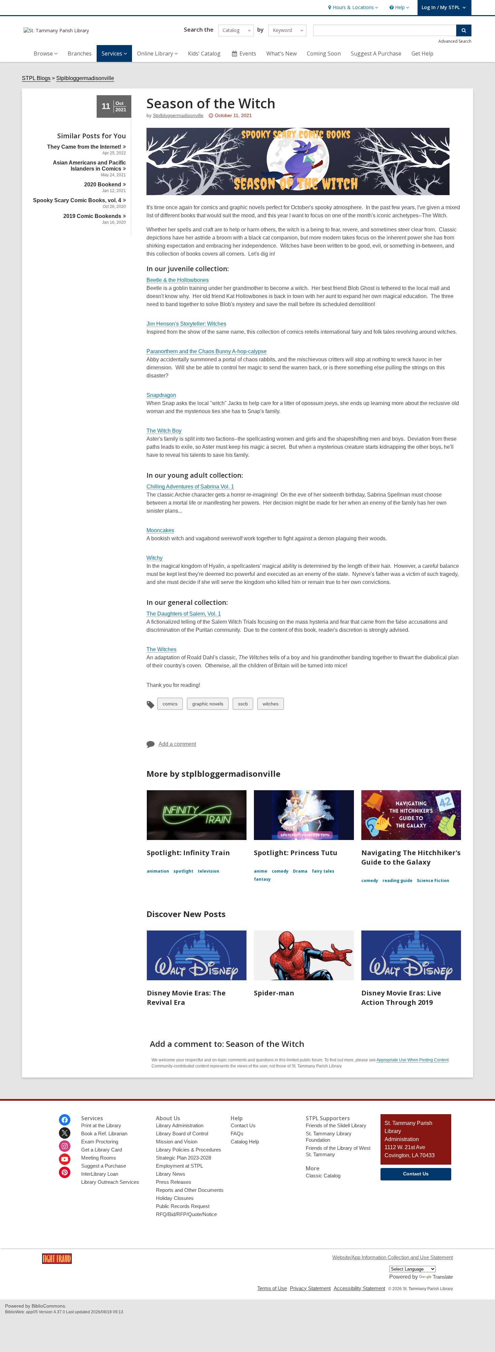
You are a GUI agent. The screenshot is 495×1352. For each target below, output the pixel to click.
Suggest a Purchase (103, 1166)
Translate (443, 1277)
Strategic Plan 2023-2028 (183, 1158)
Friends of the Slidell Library (336, 1125)
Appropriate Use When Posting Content (412, 1060)
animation (158, 871)
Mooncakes (160, 530)
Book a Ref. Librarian (104, 1133)
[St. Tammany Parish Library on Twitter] (64, 1133)
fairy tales (323, 871)
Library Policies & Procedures (188, 1150)
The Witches (161, 649)
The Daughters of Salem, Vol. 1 (183, 614)
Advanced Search (454, 41)
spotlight (183, 871)
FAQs (237, 1133)
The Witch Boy (164, 431)
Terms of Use (272, 1288)
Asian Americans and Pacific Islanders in (89, 166)
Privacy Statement (310, 1288)
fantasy (262, 879)
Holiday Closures (175, 1198)
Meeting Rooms (98, 1158)
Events (247, 53)
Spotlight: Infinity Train (188, 852)
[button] (352, 7)
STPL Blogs (36, 78)
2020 (102, 184)
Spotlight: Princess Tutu (295, 852)
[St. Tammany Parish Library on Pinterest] (64, 1172)
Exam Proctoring (99, 1141)
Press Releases (173, 1182)
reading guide (397, 880)
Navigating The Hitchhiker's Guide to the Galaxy (411, 857)
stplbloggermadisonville (178, 115)
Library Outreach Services (110, 1182)
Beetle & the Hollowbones (177, 280)
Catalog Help (245, 1141)
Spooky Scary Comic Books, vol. (77, 200)
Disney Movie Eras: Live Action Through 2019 (401, 997)
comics (169, 705)
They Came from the (84, 147)
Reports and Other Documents (190, 1190)
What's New (281, 53)
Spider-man (274, 992)
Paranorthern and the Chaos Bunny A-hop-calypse (206, 351)
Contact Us (243, 1125)
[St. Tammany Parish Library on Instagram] (64, 1146)
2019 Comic (92, 216)
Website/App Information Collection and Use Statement (392, 1257)
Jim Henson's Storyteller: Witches (186, 324)
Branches (80, 53)
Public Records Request (182, 1206)
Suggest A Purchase (376, 53)
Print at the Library (101, 1125)
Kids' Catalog (204, 53)
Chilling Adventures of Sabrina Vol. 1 (190, 486)
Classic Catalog (323, 1175)
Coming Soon (324, 53)
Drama (300, 871)
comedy (280, 871)
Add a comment (177, 744)
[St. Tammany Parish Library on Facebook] (64, 1120)
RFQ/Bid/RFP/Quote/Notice (186, 1214)
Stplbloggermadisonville (85, 78)
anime (260, 871)
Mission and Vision (176, 1141)
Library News (170, 1174)
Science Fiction (433, 880)
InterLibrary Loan (99, 1174)
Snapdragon (161, 395)
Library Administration (179, 1125)
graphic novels (207, 705)
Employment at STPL (179, 1166)
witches (270, 705)
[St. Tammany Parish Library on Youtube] (64, 1159)
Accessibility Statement (359, 1288)
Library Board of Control (182, 1133)
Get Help (422, 53)
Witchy (154, 558)
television (208, 871)
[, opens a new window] (57, 1262)
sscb (244, 705)
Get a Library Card (101, 1150)
